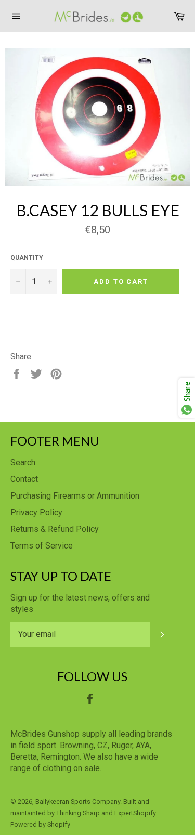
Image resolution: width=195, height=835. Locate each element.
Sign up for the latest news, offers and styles (80, 603)
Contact (24, 479)
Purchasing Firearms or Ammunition (74, 496)
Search (22, 462)
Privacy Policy (36, 512)
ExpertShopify (134, 813)
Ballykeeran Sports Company (77, 801)
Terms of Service (41, 546)
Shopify (58, 824)
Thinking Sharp (78, 813)
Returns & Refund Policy (54, 529)
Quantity (26, 258)
